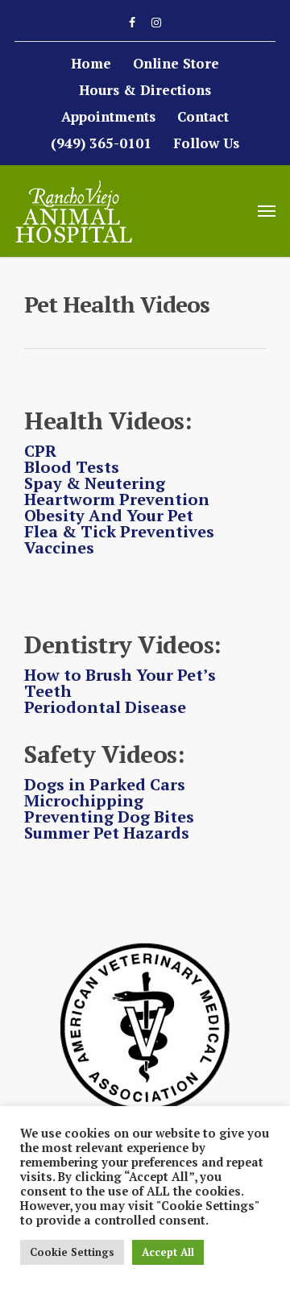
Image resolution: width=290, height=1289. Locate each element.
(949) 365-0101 (101, 143)
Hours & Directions (145, 90)
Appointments (108, 116)
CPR (40, 451)
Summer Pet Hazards (106, 832)
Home (91, 63)
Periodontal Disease (105, 707)
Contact (203, 116)
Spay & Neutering (94, 483)
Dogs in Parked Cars (104, 784)
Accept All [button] (168, 1252)
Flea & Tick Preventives (119, 531)
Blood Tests (71, 467)
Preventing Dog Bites (109, 816)
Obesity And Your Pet (108, 515)
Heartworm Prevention (116, 499)
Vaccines (59, 547)
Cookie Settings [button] (72, 1252)
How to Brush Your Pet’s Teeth (120, 683)
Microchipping (83, 800)
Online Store (176, 63)
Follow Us (206, 143)
